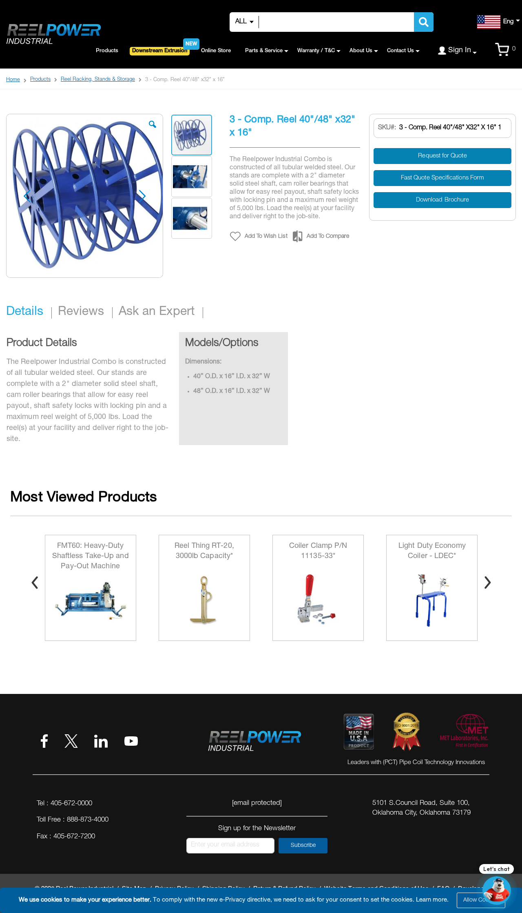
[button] (152, 130)
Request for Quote (442, 156)
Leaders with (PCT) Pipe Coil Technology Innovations (416, 763)
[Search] (424, 22)
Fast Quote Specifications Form (442, 178)
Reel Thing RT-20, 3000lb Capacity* (204, 551)
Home (13, 80)
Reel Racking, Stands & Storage (98, 79)
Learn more (431, 900)
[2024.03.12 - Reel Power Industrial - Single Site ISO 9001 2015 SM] (406, 733)
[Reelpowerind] (53, 34)
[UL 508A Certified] (463, 733)
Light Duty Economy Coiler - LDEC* (432, 551)
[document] (262, 900)
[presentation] (34, 582)
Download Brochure (442, 200)
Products (40, 79)
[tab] (29, 313)
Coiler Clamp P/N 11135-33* (318, 551)
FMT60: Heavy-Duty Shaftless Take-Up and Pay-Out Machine (90, 556)
